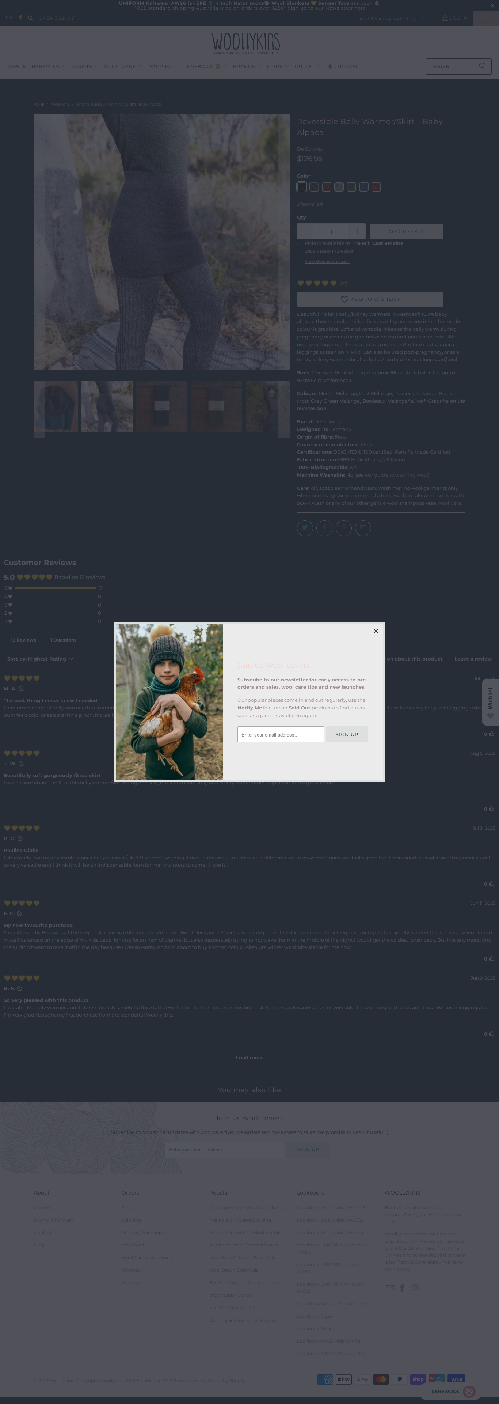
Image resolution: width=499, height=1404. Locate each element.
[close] (376, 630)
